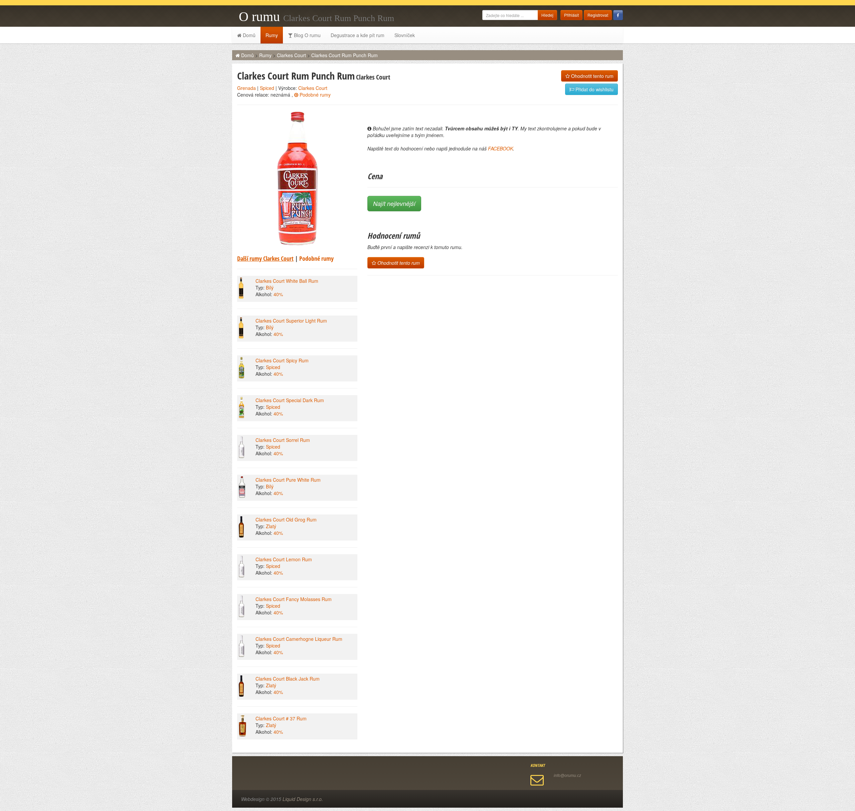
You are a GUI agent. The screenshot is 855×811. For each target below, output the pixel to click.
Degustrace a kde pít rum (357, 35)
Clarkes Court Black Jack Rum (287, 678)
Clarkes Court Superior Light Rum (291, 320)
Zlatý (271, 526)
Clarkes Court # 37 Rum (281, 718)
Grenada (246, 88)
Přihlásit (571, 15)
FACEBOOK (500, 148)
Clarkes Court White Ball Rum (286, 280)
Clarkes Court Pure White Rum (288, 479)
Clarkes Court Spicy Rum (282, 360)
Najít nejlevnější (394, 203)
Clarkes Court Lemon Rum (283, 559)
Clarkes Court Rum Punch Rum (344, 55)
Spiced (267, 88)
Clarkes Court (291, 55)
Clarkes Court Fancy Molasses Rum (293, 599)
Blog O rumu (307, 35)
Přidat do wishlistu (594, 89)
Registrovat (597, 15)
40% (278, 294)
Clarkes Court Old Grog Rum (286, 519)
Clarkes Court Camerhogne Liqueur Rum (298, 638)
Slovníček (404, 35)
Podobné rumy (314, 94)
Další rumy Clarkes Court (265, 258)
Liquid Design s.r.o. (303, 799)
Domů (248, 35)
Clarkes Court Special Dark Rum (289, 400)
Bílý (270, 287)
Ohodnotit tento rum (592, 76)
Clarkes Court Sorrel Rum (282, 440)
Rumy (272, 35)
